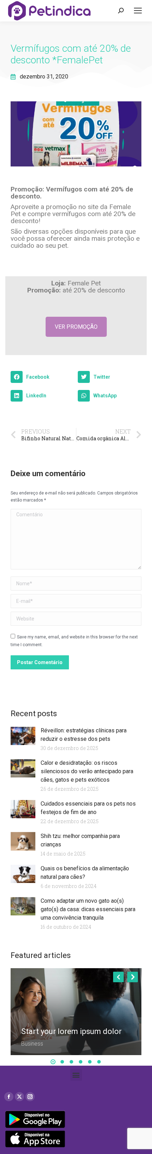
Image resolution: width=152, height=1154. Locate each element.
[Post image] (76, 1011)
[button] (42, 377)
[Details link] (27, 1021)
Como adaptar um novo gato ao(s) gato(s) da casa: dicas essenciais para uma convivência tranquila (88, 909)
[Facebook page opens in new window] (8, 1096)
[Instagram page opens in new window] (30, 1096)
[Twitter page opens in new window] (19, 1096)
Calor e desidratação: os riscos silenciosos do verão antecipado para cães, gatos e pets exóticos (87, 771)
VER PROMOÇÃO (76, 326)
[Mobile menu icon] (138, 11)
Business (32, 1043)
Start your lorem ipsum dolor (71, 1031)
